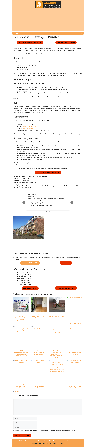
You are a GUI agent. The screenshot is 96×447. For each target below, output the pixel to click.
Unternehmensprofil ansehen (66, 42)
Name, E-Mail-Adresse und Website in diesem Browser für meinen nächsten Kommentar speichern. (45, 430)
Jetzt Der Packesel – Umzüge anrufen (30, 42)
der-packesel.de (28, 128)
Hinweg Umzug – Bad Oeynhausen (39, 317)
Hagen (74, 321)
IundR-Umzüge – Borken (57, 316)
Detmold (56, 367)
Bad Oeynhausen (39, 314)
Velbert (74, 350)
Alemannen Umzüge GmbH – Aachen (74, 387)
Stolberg (21, 384)
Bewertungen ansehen (30, 288)
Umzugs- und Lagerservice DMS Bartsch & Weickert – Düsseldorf (57, 355)
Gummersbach (21, 314)
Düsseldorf (56, 350)
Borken (57, 314)
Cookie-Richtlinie (55, 443)
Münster (17, 391)
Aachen (74, 384)
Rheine (21, 350)
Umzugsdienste (18, 393)
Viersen (39, 384)
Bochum (38, 350)
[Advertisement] (48, 20)
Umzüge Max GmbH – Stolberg (21, 387)
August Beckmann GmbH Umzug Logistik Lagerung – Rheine (21, 354)
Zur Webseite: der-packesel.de (66, 288)
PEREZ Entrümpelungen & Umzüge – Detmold (57, 370)
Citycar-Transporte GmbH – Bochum (39, 353)
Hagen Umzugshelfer (74, 323)
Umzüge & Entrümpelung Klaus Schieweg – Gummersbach (21, 319)
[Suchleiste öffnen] (82, 33)
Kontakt (16, 33)
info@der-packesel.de (29, 126)
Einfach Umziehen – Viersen (39, 387)
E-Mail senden (66, 263)
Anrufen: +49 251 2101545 (30, 263)
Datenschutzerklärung (46, 443)
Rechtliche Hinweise (36, 443)
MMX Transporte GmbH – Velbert (74, 353)
